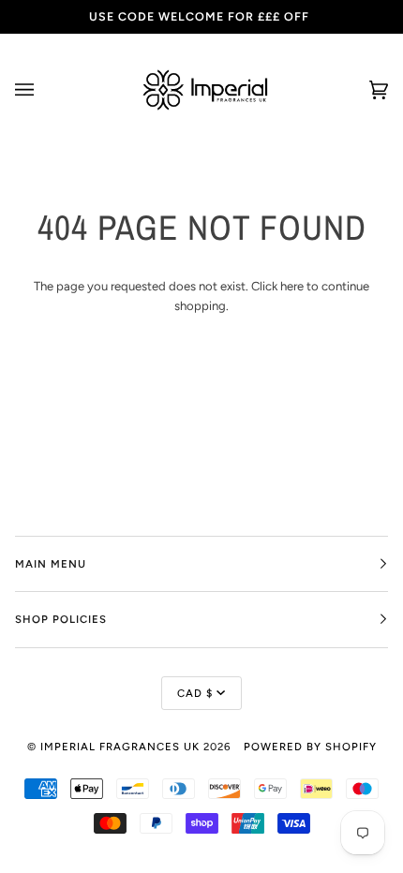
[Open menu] (43, 90)
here (292, 286)
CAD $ (195, 693)
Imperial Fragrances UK (120, 746)
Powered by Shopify (310, 746)
